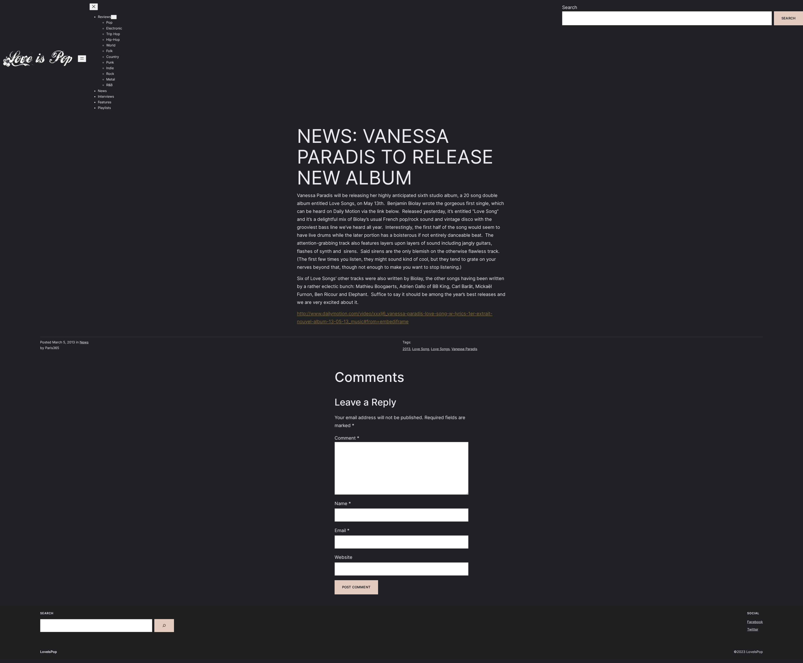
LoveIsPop (48, 652)
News (84, 342)
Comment (347, 438)
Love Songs (440, 349)
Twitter (752, 629)
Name (343, 503)
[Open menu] (82, 58)
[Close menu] (94, 6)
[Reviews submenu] (114, 17)
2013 (406, 349)
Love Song (420, 349)
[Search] (164, 625)
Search (569, 7)
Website (343, 557)
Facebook (755, 622)
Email (342, 530)
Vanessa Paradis (464, 349)
